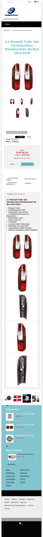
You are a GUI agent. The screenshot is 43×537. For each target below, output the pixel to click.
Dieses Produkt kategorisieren (11, 183)
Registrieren (30, 499)
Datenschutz (14, 502)
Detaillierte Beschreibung (15, 194)
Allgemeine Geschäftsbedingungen (15, 505)
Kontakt (7, 502)
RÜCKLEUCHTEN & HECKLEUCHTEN (22, 30)
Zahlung (7, 508)
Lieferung (30, 505)
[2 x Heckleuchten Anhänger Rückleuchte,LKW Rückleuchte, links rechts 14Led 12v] (10, 430)
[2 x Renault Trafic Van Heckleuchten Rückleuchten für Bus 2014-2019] (22, 93)
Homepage (7, 30)
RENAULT (22, 132)
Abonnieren (11, 464)
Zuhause (7, 499)
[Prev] (7, 398)
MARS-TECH (11, 132)
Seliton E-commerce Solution (29, 519)
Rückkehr (14, 499)
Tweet (29, 137)
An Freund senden (30, 179)
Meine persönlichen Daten (22, 533)
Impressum (23, 502)
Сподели (21, 137)
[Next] (36, 398)
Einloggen (22, 499)
